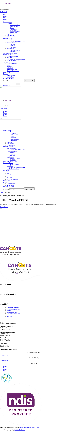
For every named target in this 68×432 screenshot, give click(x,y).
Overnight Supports (12, 42)
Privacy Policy (35, 427)
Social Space (10, 57)
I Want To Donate (4, 355)
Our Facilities (13, 29)
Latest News (6, 72)
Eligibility (9, 34)
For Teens (12, 45)
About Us (9, 23)
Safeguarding (13, 32)
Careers (12, 28)
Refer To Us (10, 68)
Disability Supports (8, 38)
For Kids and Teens (15, 50)
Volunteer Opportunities (13, 71)
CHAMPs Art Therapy (13, 56)
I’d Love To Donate (8, 78)
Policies (9, 310)
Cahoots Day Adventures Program (16, 59)
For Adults (13, 47)
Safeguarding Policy (12, 312)
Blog (8, 315)
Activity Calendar (11, 39)
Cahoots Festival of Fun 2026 (17, 41)
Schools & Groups (8, 54)
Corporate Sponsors (12, 63)
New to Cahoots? (7, 22)
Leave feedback (11, 75)
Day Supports (10, 48)
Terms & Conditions (25, 427)
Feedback (5, 74)
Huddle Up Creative (20, 430)
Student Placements (12, 69)
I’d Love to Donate (5, 85)
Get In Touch (3, 12)
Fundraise (9, 66)
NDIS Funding (11, 37)
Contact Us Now (4, 360)
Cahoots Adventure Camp (10, 53)
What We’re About (15, 25)
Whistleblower (10, 77)
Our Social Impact (14, 31)
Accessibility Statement (13, 307)
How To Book (10, 35)
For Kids (12, 44)
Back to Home (4, 207)
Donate (8, 65)
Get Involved (6, 62)
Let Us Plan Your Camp (13, 60)
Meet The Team (14, 26)
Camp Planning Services (13, 309)
